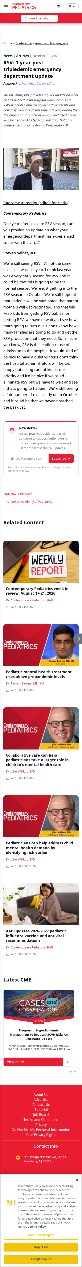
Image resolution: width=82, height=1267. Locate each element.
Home (7, 43)
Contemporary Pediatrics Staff (32, 600)
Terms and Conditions (41, 1119)
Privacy (41, 1124)
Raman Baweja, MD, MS (27, 683)
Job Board (41, 1114)
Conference (24, 43)
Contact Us (41, 1104)
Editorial (41, 1109)
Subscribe (59, 458)
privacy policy (20, 471)
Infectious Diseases (18, 494)
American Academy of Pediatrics (29, 501)
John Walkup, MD (23, 771)
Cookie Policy (37, 1227)
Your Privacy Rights (41, 1134)
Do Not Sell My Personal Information (41, 1129)
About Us (41, 1094)
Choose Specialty (36, 18)
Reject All (41, 1247)
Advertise (41, 1099)
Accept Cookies (41, 1259)
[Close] (77, 1179)
